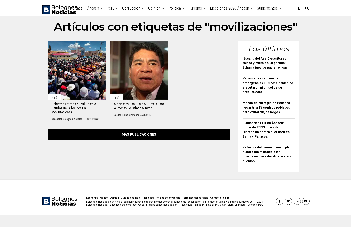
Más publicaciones (139, 134)
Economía (92, 197)
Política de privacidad (168, 197)
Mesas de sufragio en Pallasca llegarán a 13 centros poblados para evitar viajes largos (266, 107)
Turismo (195, 8)
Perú (110, 8)
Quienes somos (130, 197)
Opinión (154, 8)
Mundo (104, 197)
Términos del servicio (195, 197)
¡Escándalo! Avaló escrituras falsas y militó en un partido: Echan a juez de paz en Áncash (266, 63)
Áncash (93, 8)
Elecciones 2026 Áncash (229, 8)
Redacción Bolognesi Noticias (67, 119)
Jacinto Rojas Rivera (124, 115)
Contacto (215, 197)
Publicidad (148, 197)
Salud (226, 197)
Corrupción (131, 8)
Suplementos (267, 8)
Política (175, 8)
